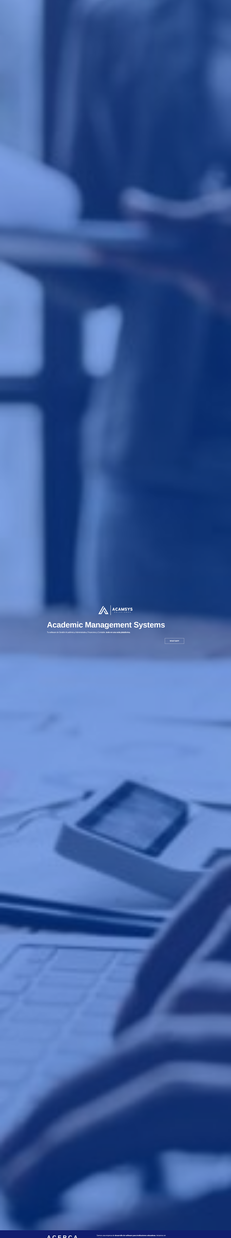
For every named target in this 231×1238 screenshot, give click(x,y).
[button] (174, 641)
